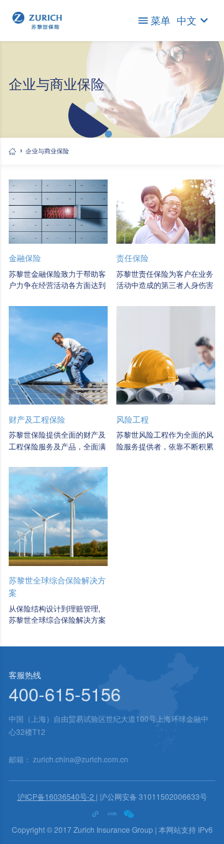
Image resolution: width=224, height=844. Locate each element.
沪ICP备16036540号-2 (56, 796)
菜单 (160, 20)
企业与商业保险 (47, 150)
